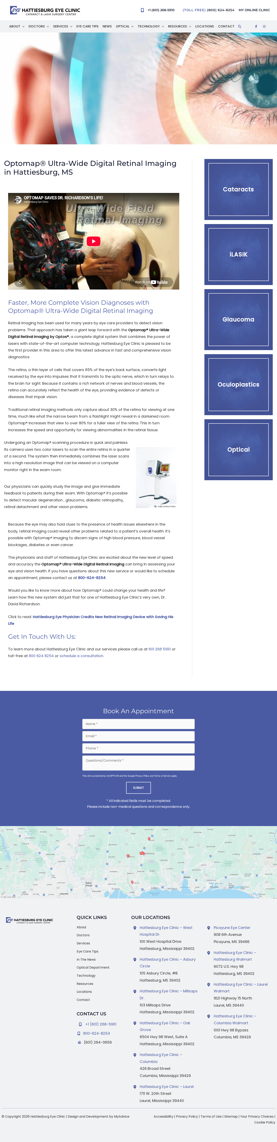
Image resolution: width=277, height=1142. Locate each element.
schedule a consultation (81, 655)
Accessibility (163, 1116)
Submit (138, 788)
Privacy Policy (142, 775)
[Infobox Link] (101, 1032)
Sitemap (231, 1116)
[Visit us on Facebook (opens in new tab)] (256, 26)
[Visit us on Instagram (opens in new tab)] (264, 26)
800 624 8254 (41, 655)
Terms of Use (211, 1116)
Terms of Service (162, 775)
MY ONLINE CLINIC (254, 10)
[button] (22, 26)
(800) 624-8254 (221, 10)
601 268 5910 (160, 649)
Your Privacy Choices (257, 1116)
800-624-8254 (91, 577)
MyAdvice (121, 1116)
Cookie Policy (264, 1122)
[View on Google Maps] (138, 862)
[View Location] (135, 928)
